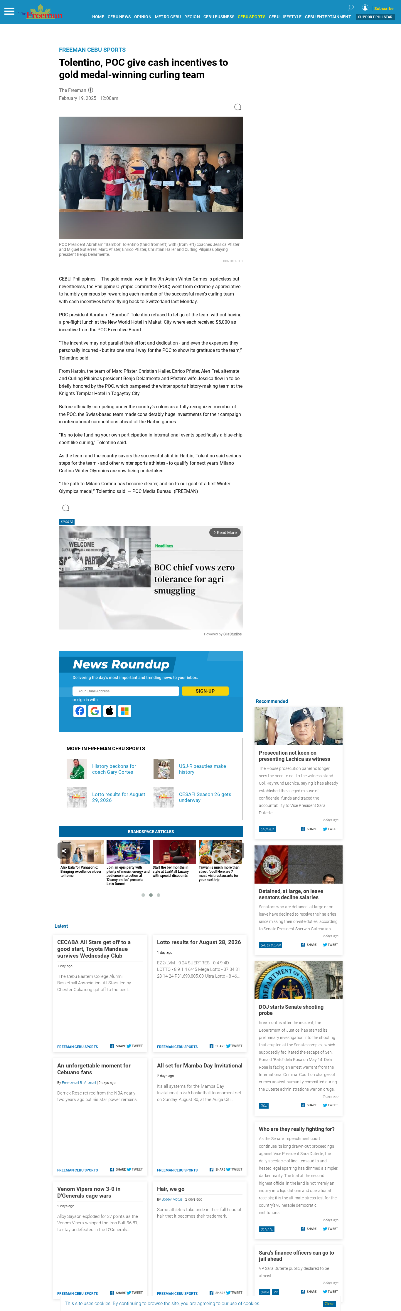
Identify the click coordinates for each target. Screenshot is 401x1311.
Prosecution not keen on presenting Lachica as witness (294, 756)
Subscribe (384, 8)
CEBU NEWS (119, 16)
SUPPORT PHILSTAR (375, 17)
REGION (192, 16)
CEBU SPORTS (251, 16)
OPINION (142, 16)
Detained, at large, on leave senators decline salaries (291, 894)
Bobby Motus (172, 1199)
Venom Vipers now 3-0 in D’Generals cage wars (89, 1192)
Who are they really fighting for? (297, 1129)
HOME (98, 16)
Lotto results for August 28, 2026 (199, 942)
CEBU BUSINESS (218, 16)
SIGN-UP (205, 691)
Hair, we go (171, 1189)
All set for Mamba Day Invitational (199, 1065)
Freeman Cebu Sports (92, 49)
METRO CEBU (168, 16)
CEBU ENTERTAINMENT (328, 16)
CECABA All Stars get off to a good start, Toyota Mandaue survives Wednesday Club (94, 949)
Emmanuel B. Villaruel (79, 1083)
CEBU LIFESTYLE (285, 16)
